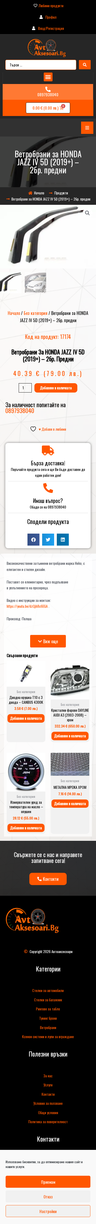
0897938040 (47, 94)
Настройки (48, 1211)
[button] (48, 77)
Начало (14, 313)
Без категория (35, 313)
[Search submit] (85, 64)
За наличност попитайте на (35, 407)
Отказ (48, 1196)
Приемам (48, 1182)
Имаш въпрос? (48, 501)
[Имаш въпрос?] (48, 488)
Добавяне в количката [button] (26, 718)
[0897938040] (48, 89)
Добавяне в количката (56, 387)
